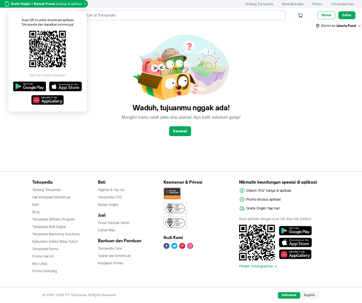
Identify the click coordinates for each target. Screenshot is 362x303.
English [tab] (309, 295)
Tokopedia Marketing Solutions (56, 234)
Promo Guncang (44, 271)
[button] (338, 25)
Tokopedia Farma (45, 249)
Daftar (346, 15)
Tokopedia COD (110, 197)
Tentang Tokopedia (259, 4)
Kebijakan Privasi (110, 263)
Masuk (326, 15)
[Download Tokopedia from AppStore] (295, 242)
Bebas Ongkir (108, 205)
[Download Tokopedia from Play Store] (295, 231)
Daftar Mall (106, 230)
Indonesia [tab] (289, 295)
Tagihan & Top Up (111, 190)
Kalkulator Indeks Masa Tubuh (55, 241)
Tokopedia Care (342, 4)
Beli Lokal (39, 264)
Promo (317, 4)
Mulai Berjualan (293, 4)
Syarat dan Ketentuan (114, 256)
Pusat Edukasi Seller (114, 223)
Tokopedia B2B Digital (49, 227)
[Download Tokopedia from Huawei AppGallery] (295, 254)
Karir (35, 205)
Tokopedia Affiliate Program (53, 219)
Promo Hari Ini (42, 256)
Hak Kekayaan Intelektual (51, 197)
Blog (35, 212)
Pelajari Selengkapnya (256, 266)
